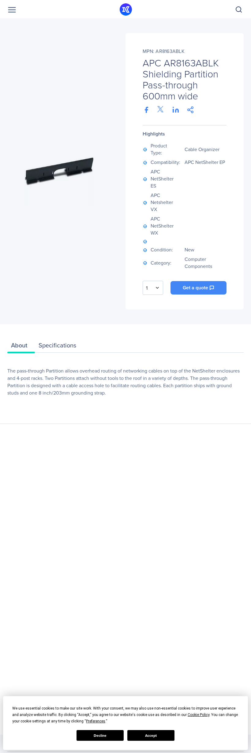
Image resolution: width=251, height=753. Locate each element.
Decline (100, 735)
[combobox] (153, 288)
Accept (151, 735)
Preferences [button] (95, 721)
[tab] (21, 346)
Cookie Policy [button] (198, 715)
